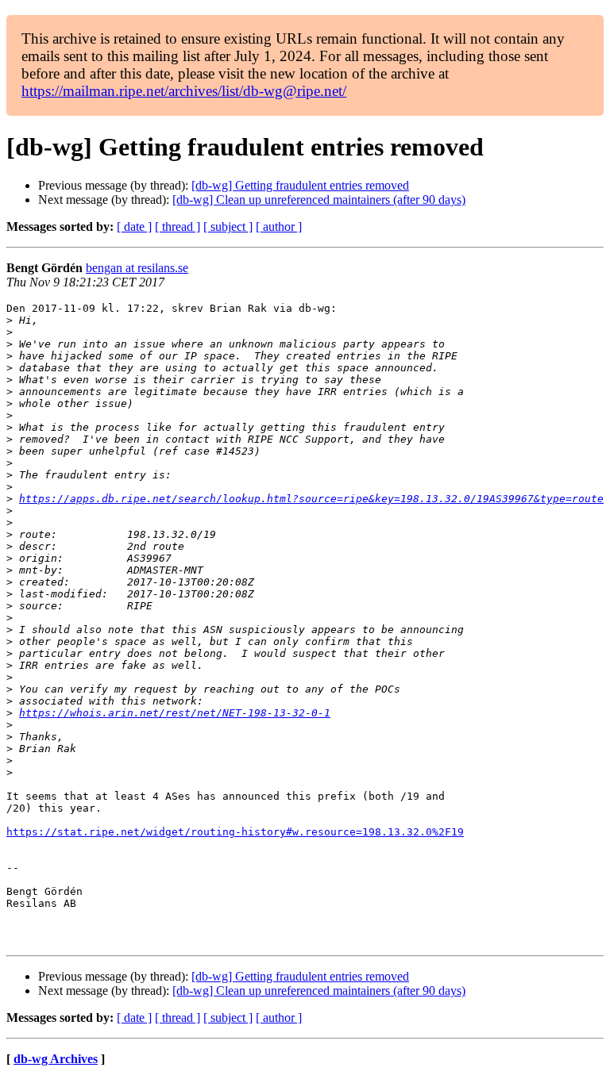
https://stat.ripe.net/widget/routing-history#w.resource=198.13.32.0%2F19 (235, 832)
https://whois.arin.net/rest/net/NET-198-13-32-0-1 (174, 713)
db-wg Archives (56, 1059)
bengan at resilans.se (137, 268)
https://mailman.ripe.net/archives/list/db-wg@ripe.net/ (183, 91)
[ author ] (279, 226)
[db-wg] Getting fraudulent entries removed (300, 185)
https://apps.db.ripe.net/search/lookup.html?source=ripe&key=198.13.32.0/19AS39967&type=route (311, 499)
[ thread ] (177, 226)
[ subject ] (228, 226)
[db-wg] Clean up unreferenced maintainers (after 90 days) (318, 199)
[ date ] (134, 226)
